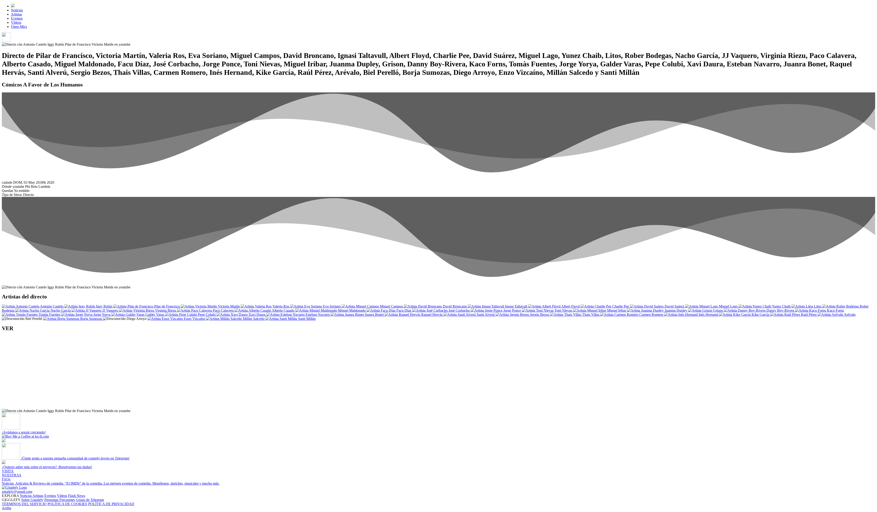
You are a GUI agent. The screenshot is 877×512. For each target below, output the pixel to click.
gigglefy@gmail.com (17, 492)
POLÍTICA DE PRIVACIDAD (111, 504)
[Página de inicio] (13, 6)
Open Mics (19, 27)
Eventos (17, 18)
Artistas (16, 14)
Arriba (6, 508)
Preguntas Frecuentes (59, 500)
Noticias (17, 10)
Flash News (76, 496)
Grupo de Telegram (90, 500)
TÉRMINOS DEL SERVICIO (24, 504)
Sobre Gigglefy (32, 500)
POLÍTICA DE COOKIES (67, 504)
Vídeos (16, 22)
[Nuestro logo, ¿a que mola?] (14, 487)
